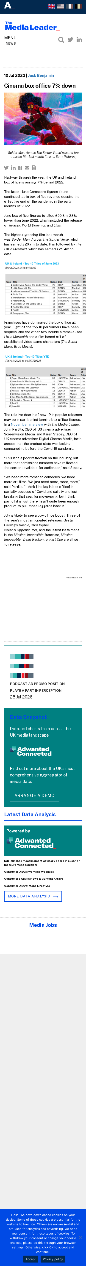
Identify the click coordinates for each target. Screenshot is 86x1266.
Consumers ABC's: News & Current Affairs (34, 878)
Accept (30, 1259)
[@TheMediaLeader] (70, 39)
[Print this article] (34, 167)
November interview (27, 424)
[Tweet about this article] (6, 167)
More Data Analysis (29, 896)
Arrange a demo (34, 795)
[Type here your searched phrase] (61, 39)
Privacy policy (53, 1259)
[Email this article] (27, 167)
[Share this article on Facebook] (20, 167)
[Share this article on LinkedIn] (13, 167)
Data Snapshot (28, 717)
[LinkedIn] (79, 39)
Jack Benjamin (41, 75)
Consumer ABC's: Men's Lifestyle (27, 885)
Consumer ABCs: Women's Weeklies (29, 871)
